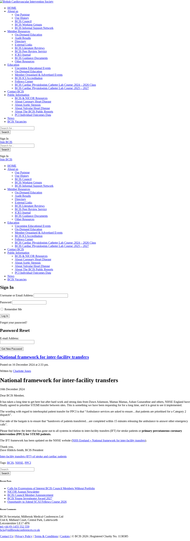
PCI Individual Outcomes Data (33, 114)
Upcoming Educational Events (33, 68)
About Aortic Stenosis (28, 104)
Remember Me (13, 309)
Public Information (18, 94)
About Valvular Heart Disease (32, 108)
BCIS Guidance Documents (31, 58)
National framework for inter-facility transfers (44, 357)
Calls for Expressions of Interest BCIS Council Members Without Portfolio (51, 488)
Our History (22, 18)
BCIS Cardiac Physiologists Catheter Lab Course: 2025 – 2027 (52, 88)
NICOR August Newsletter (23, 491)
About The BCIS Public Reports (34, 111)
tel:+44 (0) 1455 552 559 (14, 526)
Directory (20, 41)
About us (12, 11)
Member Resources (18, 31)
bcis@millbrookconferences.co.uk (20, 530)
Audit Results (23, 38)
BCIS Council (23, 21)
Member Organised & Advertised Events (39, 74)
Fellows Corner (24, 81)
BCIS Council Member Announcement (30, 495)
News (10, 118)
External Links (23, 44)
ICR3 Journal (23, 54)
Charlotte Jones (22, 371)
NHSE (19, 462)
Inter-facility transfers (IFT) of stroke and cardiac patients (33, 456)
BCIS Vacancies (17, 121)
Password (5, 302)
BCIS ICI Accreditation (28, 78)
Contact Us (6, 536)
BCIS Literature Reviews (30, 48)
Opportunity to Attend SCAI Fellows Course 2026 (37, 501)
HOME (11, 7)
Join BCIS (6, 142)
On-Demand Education (28, 34)
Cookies (65, 536)
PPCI (28, 462)
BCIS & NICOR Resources (31, 98)
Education (13, 64)
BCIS (10, 462)
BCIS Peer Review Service (31, 51)
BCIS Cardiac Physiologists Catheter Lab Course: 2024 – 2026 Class (55, 84)
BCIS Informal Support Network (34, 28)
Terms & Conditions (46, 536)
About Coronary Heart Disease (33, 101)
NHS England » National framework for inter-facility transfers (108, 440)
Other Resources (24, 61)
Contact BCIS (15, 91)
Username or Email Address (16, 295)
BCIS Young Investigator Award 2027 (29, 498)
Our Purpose (22, 14)
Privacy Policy (23, 536)
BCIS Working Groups (28, 24)
